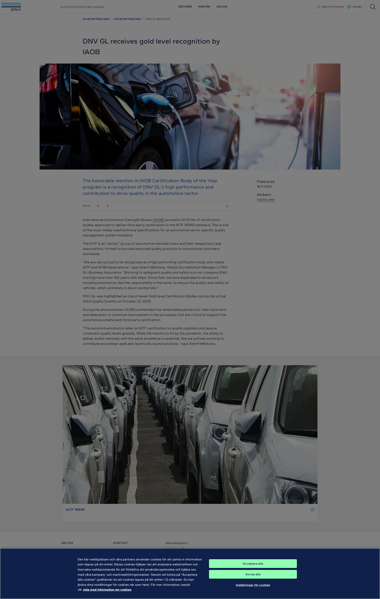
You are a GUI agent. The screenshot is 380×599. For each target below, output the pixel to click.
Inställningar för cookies (253, 585)
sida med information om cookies (107, 589)
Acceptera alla (253, 563)
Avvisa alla (252, 574)
